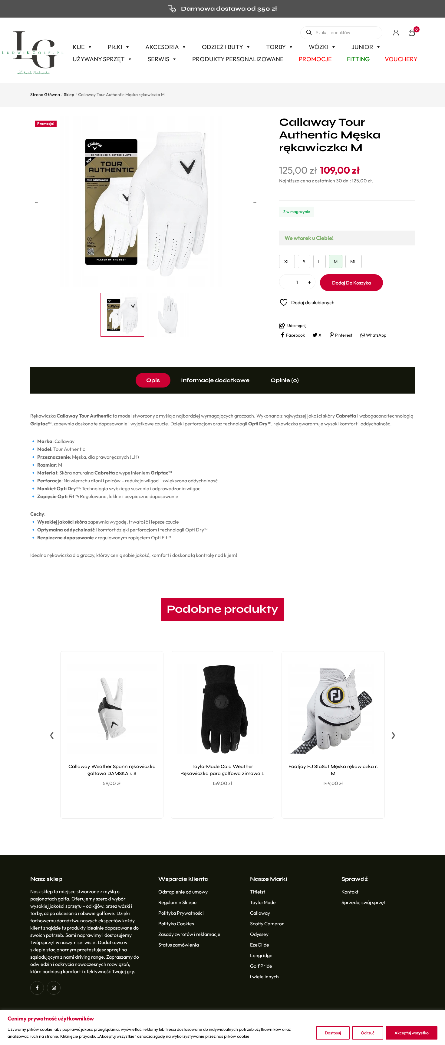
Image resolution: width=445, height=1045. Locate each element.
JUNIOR (362, 47)
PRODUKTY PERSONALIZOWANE (238, 59)
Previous (36, 201)
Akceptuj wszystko (411, 1033)
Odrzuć (367, 1033)
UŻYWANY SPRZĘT (99, 59)
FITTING (358, 59)
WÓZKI (318, 47)
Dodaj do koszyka (351, 283)
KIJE (79, 47)
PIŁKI (115, 47)
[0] (412, 32)
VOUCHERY (401, 59)
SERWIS (158, 59)
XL (287, 261)
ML (353, 261)
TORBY (276, 47)
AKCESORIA (162, 47)
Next (255, 201)
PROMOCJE (315, 59)
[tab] (153, 380)
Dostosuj (333, 1033)
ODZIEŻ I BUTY (222, 47)
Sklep (69, 94)
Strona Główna (45, 94)
